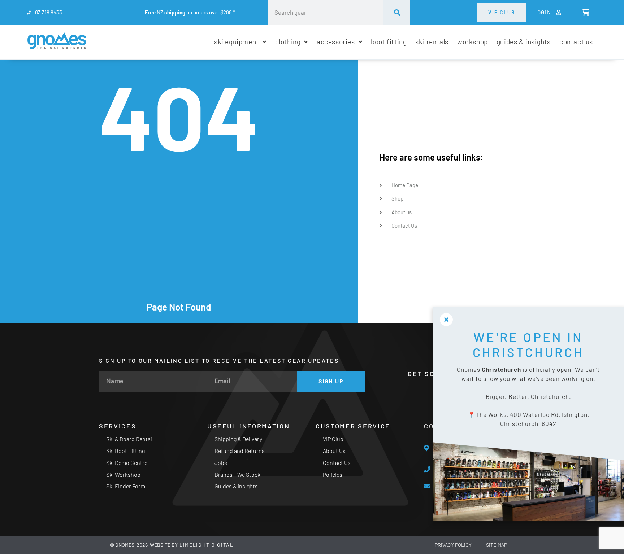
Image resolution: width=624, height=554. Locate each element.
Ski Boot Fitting (125, 450)
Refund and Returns (239, 450)
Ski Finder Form (125, 486)
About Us (334, 450)
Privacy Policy (453, 545)
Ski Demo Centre (126, 462)
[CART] (585, 12)
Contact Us (337, 462)
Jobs (220, 462)
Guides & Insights (236, 486)
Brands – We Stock (237, 474)
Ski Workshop (123, 474)
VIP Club (333, 438)
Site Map (496, 545)
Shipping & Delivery (238, 438)
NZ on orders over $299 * (190, 12)
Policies (332, 474)
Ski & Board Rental (129, 438)
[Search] (396, 12)
